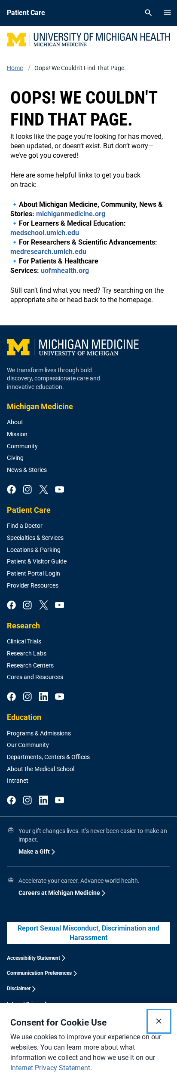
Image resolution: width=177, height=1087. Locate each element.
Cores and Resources (35, 677)
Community (22, 446)
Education (24, 717)
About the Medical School (40, 768)
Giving (15, 457)
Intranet (17, 780)
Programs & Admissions (39, 733)
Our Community (28, 744)
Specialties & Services (35, 537)
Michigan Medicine (40, 406)
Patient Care (29, 509)
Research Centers (30, 665)
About (15, 422)
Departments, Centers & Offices (48, 756)
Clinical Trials (24, 641)
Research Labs (26, 653)
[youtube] (59, 490)
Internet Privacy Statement (50, 1068)
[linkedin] (43, 697)
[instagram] (27, 490)
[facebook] (11, 490)
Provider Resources (32, 585)
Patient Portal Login (33, 573)
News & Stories (27, 469)
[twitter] (43, 490)
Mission (17, 434)
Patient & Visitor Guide (37, 561)
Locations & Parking (34, 549)
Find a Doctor (25, 525)
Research (23, 625)
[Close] (159, 1021)
